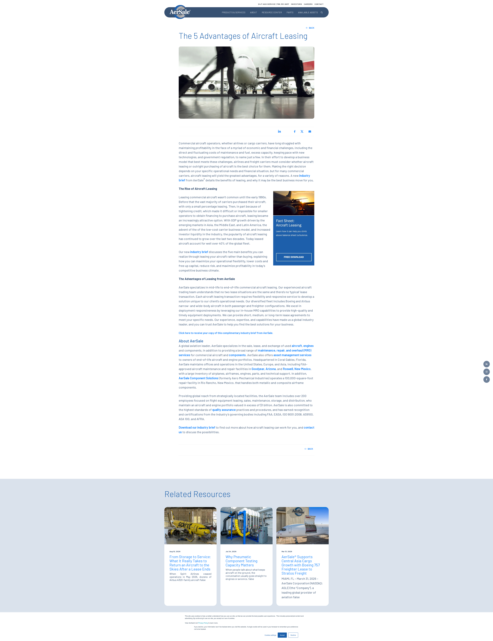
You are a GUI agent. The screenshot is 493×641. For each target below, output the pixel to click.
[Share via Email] (310, 131)
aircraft (297, 346)
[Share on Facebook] (295, 131)
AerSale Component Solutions (198, 378)
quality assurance (224, 409)
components (237, 355)
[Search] (322, 12)
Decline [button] (293, 635)
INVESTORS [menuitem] (296, 4)
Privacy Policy (203, 623)
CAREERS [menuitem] (308, 4)
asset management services (292, 355)
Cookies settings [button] (270, 635)
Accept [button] (282, 635)
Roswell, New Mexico (297, 369)
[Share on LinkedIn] (279, 131)
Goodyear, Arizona (264, 369)
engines (308, 346)
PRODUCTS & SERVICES (233, 12)
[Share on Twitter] (302, 131)
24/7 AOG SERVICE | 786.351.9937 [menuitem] (273, 4)
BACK (311, 27)
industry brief (199, 252)
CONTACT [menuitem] (319, 4)
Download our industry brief (197, 427)
